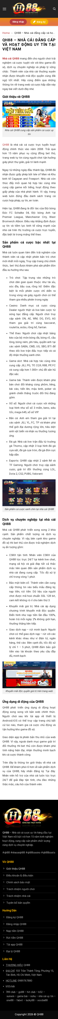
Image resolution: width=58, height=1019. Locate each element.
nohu (33, 996)
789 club (10, 992)
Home (6, 33)
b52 (40, 992)
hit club (31, 992)
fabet (19, 1000)
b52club (10, 986)
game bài (22, 996)
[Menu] (4, 9)
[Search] (54, 9)
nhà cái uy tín (46, 996)
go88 (21, 992)
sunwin (10, 996)
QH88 (5, 144)
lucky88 (30, 1000)
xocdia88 (42, 1000)
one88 (10, 1000)
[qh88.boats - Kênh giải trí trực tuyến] (30, 9)
